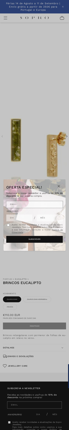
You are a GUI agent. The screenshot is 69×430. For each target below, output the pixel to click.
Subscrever (34, 239)
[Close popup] (59, 186)
